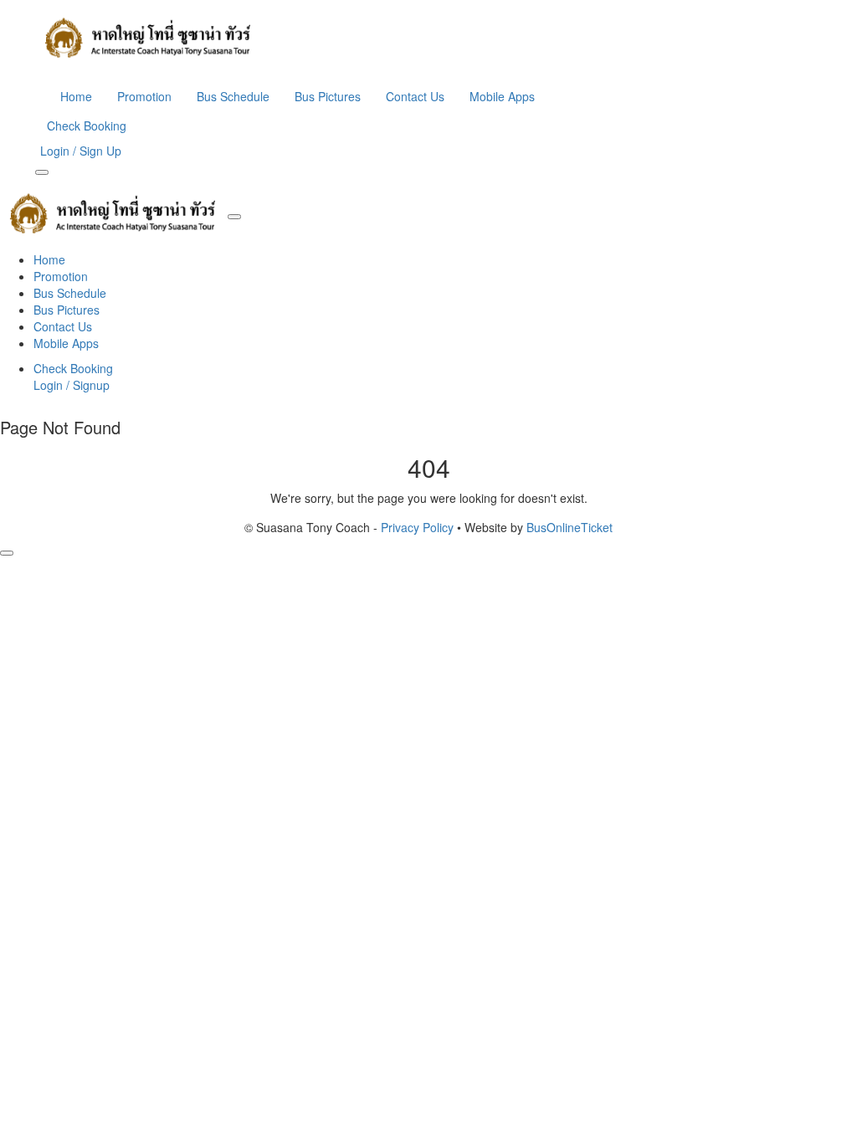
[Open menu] (42, 172)
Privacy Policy (417, 527)
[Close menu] (234, 216)
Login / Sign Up (80, 150)
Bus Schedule (233, 96)
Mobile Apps (502, 96)
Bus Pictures (328, 96)
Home (76, 96)
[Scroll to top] (6, 553)
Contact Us (415, 96)
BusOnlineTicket (569, 527)
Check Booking (86, 125)
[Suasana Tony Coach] (428, 37)
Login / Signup (71, 385)
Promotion (144, 96)
